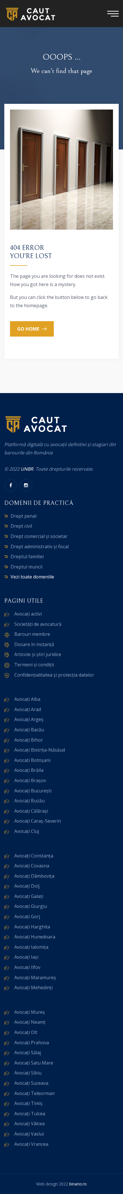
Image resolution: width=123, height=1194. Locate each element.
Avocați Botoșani (32, 760)
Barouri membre (32, 634)
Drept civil (21, 526)
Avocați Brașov (30, 780)
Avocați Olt (25, 1032)
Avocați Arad (27, 709)
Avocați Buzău (29, 801)
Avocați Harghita (32, 927)
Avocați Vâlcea (29, 1123)
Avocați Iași (26, 957)
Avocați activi (28, 614)
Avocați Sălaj (27, 1052)
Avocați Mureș (29, 1012)
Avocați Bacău (29, 729)
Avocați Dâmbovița (34, 876)
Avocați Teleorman (34, 1093)
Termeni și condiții (34, 664)
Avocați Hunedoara (34, 937)
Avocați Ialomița (31, 947)
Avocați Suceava (31, 1083)
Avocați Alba (27, 699)
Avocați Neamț (29, 1022)
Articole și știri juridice (37, 654)
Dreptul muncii (26, 567)
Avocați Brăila (28, 770)
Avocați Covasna (31, 866)
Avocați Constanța (33, 856)
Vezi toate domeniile (32, 577)
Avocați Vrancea (31, 1144)
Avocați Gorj (27, 916)
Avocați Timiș (28, 1103)
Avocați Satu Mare (33, 1063)
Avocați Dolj (26, 886)
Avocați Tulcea (29, 1113)
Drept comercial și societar (39, 536)
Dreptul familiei (27, 556)
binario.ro (78, 1184)
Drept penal (23, 516)
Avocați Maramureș (35, 977)
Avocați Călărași (31, 811)
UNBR (27, 469)
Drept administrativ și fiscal (40, 546)
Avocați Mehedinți (33, 987)
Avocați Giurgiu (30, 906)
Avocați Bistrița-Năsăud (39, 750)
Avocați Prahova (31, 1042)
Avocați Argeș (28, 719)
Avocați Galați (28, 896)
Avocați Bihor (28, 740)
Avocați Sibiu (27, 1073)
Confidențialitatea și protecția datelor (54, 675)
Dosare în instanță (34, 644)
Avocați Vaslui (29, 1134)
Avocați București (32, 791)
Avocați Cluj (26, 831)
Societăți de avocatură (37, 624)
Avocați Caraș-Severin (37, 821)
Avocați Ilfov (27, 967)
